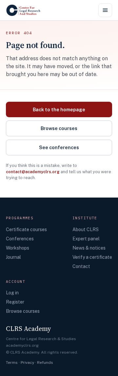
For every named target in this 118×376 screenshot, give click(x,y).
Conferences (20, 238)
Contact (81, 266)
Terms (12, 362)
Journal (13, 257)
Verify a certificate (92, 257)
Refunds (45, 362)
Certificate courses (26, 229)
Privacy (27, 362)
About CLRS (85, 229)
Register (15, 302)
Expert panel (86, 238)
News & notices (89, 248)
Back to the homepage (59, 109)
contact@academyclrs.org (33, 171)
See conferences (59, 147)
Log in (12, 292)
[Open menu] (105, 10)
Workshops (17, 248)
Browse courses (59, 128)
